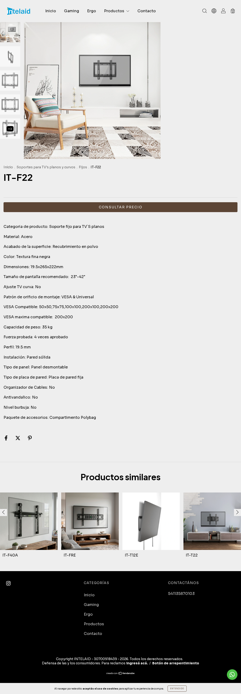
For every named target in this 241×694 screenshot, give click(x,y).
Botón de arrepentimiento (175, 663)
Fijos (83, 167)
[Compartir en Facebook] (6, 438)
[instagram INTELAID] (8, 583)
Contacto (146, 10)
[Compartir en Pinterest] (29, 438)
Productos (114, 10)
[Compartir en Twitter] (18, 438)
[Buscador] (204, 11)
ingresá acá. (137, 663)
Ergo (91, 10)
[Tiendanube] (120, 673)
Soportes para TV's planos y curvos (45, 167)
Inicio (50, 10)
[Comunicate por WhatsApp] (232, 674)
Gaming (71, 10)
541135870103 (181, 593)
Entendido (177, 688)
